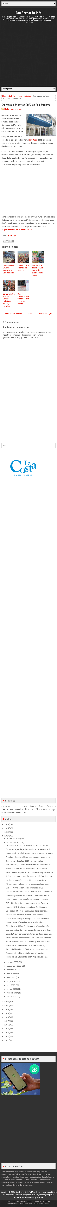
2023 (7, 836)
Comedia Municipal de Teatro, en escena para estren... (28, 949)
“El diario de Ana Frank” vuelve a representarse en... (27, 845)
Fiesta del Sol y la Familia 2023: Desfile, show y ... (26, 945)
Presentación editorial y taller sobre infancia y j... (26, 953)
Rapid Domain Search (42, 1204)
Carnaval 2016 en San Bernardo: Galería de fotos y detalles (9, 300)
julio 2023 (11, 973)
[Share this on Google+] (15, 236)
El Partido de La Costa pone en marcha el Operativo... (28, 903)
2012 (7, 1040)
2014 (7, 1033)
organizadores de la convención (16, 230)
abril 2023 (11, 985)
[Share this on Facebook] (8, 236)
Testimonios (20, 812)
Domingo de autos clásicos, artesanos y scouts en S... (29, 857)
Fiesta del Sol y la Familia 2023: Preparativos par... (27, 957)
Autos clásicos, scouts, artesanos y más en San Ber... (28, 941)
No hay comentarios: (13, 109)
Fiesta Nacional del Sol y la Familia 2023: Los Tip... (27, 868)
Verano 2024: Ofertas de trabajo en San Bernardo (26, 907)
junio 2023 (11, 977)
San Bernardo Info (28, 12)
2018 (7, 1017)
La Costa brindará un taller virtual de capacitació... (27, 880)
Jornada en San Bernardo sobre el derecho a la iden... (28, 930)
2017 (7, 1021)
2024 (7, 832)
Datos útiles (36, 806)
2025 (7, 828)
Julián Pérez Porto (38, 1174)
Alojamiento (5, 806)
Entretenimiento (15, 96)
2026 (7, 824)
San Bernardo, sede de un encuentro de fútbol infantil (28, 865)
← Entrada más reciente (12, 313)
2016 (7, 1025)
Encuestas (51, 806)
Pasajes (52, 810)
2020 (7, 1009)
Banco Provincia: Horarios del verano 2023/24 (25, 888)
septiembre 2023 (14, 966)
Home (4, 96)
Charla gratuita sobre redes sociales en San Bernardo (28, 938)
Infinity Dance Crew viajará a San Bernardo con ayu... (28, 899)
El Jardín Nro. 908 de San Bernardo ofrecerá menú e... (28, 926)
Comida (24, 806)
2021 (7, 1006)
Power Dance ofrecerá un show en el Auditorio (25, 922)
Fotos (29, 809)
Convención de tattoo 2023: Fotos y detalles (24, 861)
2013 (7, 1036)
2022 (7, 1002)
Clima (15, 806)
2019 (7, 1013)
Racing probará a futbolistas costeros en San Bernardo (29, 853)
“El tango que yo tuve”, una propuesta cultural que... (27, 884)
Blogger (40, 1197)
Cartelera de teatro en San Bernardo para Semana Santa (37, 270)
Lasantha (45, 1201)
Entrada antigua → (47, 313)
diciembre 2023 (13, 839)
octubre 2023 (12, 962)
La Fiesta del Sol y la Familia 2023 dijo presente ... (27, 911)
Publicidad (5, 813)
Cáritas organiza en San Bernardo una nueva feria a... (28, 895)
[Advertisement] (28, 55)
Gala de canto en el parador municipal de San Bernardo (29, 876)
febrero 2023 (12, 993)
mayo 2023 (11, 981)
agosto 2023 (12, 970)
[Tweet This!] (11, 236)
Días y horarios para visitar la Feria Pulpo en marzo (23, 299)
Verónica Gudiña (19, 1174)
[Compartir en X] (9, 241)
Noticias (27, 96)
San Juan (33, 140)
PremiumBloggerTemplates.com (19, 1204)
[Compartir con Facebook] (12, 241)
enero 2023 (11, 997)
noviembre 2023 (13, 842)
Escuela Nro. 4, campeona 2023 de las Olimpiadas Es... (29, 934)
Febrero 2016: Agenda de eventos (23, 267)
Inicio (30, 313)
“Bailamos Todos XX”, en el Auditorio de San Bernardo (29, 892)
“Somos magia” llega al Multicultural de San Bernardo (28, 849)
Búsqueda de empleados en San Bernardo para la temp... (30, 872)
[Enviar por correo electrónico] (4, 241)
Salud (12, 812)
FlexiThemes (21, 1201)
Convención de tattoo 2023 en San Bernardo (26, 104)
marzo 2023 (12, 989)
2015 (7, 1029)
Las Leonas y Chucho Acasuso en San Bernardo (8, 269)
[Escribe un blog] (7, 241)
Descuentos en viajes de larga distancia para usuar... (28, 918)
